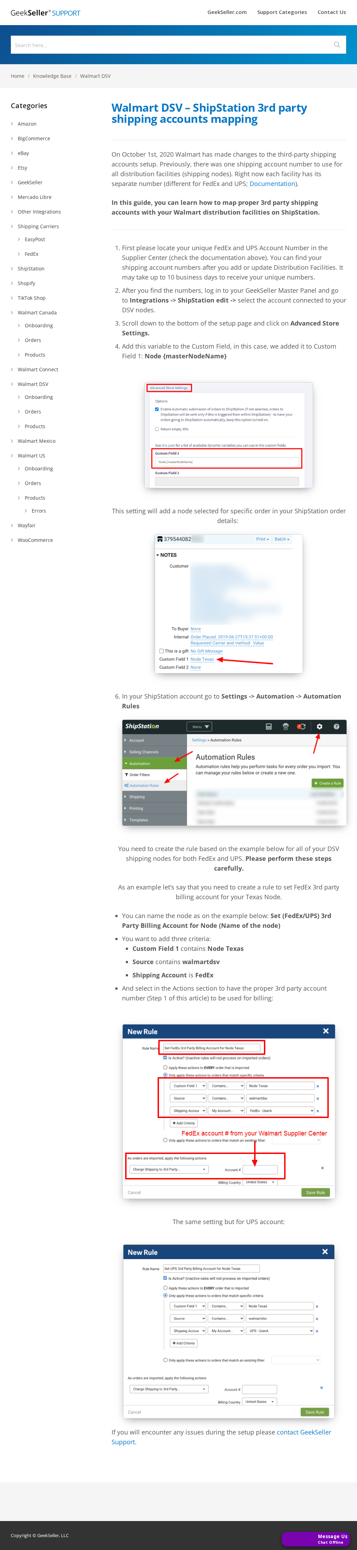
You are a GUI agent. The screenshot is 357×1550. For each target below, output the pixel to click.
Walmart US (31, 455)
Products (35, 354)
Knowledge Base (52, 76)
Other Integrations (39, 211)
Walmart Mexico (36, 441)
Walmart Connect (38, 369)
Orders (33, 340)
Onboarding (39, 325)
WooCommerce (35, 540)
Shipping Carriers (38, 226)
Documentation (272, 183)
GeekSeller (30, 182)
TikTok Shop (32, 298)
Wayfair (27, 525)
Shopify (26, 283)
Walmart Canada (37, 312)
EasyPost (35, 239)
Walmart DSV (95, 76)
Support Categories (282, 12)
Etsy (22, 167)
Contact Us (332, 12)
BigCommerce (34, 138)
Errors (39, 510)
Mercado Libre (35, 197)
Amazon (27, 123)
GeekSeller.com (227, 12)
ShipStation (31, 268)
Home (17, 76)
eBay (23, 153)
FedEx (31, 254)
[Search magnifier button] (337, 44)
